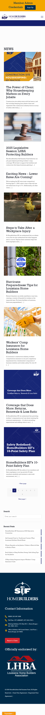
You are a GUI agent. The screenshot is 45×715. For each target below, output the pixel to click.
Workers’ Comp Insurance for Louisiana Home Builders (17, 347)
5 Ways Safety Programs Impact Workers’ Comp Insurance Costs (20, 560)
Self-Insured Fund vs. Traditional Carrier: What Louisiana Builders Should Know (20, 539)
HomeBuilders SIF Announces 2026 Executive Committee (19, 532)
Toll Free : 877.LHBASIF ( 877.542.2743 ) (20, 620)
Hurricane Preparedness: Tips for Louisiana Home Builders (22, 286)
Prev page (23, 483)
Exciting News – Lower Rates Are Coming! (22, 175)
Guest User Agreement (20, 693)
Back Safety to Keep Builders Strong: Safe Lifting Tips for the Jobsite (22, 553)
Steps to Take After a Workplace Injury (20, 229)
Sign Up (30, 7)
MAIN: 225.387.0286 (14, 616)
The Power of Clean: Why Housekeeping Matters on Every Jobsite (20, 92)
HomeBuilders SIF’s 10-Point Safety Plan (22, 464)
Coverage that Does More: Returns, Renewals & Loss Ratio (21, 408)
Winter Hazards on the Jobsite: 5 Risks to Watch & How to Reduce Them (22, 546)
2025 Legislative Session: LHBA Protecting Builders (19, 151)
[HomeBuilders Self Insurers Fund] (14, 17)
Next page (21, 499)
